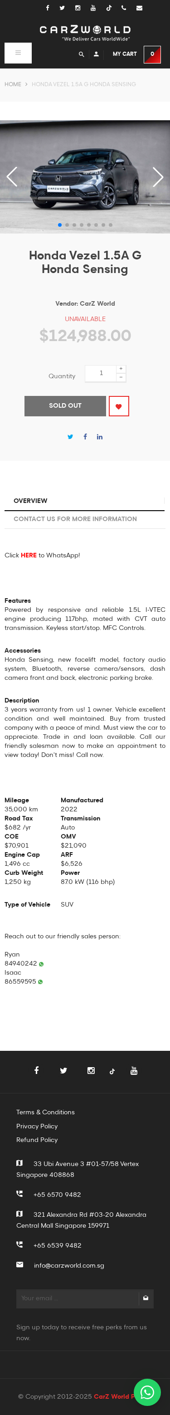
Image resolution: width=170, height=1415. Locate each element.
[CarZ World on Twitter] (67, 8)
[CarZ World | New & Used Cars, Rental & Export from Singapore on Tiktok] (112, 1076)
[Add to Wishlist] (119, 406)
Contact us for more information (75, 519)
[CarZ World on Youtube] (98, 8)
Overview (31, 501)
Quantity (62, 376)
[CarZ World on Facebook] (52, 8)
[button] (158, 177)
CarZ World (97, 304)
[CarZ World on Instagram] (83, 8)
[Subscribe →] (145, 1299)
